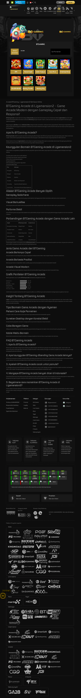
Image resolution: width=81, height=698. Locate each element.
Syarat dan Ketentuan (12, 411)
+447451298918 (53, 406)
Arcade (59, 11)
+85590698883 (52, 420)
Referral (26, 408)
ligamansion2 (51, 427)
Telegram (68, 402)
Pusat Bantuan (10, 408)
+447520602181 (53, 409)
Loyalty (26, 405)
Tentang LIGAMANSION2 (12, 402)
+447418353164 (53, 413)
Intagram (68, 406)
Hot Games (28, 12)
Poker (63, 11)
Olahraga (50, 11)
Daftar (70, 2)
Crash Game (54, 12)
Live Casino (37, 12)
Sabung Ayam (72, 12)
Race (41, 11)
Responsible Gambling (12, 405)
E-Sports (67, 12)
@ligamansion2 (52, 402)
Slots (32, 11)
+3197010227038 (53, 423)
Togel (45, 11)
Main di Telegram (20, 2)
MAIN (16, 64)
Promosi (26, 402)
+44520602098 (52, 416)
